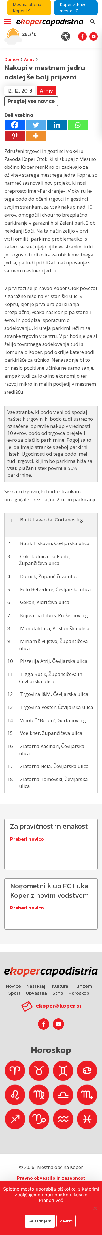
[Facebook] (15, 125)
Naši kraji (36, 986)
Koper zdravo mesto (73, 7)
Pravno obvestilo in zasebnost (51, 1178)
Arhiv (29, 59)
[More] (36, 136)
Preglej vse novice (31, 101)
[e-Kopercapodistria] (49, 22)
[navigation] (51, 24)
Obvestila (36, 993)
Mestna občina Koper (27, 7)
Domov (11, 59)
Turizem (83, 986)
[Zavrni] (95, 1208)
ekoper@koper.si (58, 1005)
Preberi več (51, 1200)
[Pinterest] (15, 136)
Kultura (60, 986)
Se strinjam (40, 1221)
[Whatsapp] (78, 125)
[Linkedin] (57, 125)
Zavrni (66, 1221)
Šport (14, 993)
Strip (57, 993)
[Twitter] (36, 125)
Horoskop (79, 993)
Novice (13, 986)
